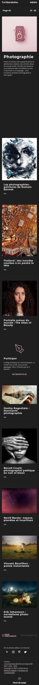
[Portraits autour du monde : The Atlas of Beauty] (19, 298)
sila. (5, 193)
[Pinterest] (19, 652)
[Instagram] (13, 652)
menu (33, 2)
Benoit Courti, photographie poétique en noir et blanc (19, 470)
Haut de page (19, 683)
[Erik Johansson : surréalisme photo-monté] (19, 594)
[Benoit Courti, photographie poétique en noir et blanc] (19, 446)
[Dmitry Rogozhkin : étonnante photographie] (19, 394)
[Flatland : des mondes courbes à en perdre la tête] (19, 230)
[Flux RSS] (7, 652)
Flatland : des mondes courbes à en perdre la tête (19, 263)
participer (7, 367)
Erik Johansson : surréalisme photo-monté (16, 614)
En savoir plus (19, 374)
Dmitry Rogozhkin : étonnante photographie (16, 410)
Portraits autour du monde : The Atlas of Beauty (17, 322)
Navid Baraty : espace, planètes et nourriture (18, 519)
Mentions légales (10, 670)
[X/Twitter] (25, 652)
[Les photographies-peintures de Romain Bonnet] (19, 159)
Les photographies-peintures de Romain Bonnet (18, 187)
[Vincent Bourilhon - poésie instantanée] (19, 547)
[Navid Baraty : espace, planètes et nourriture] (19, 501)
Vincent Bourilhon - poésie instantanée (17, 564)
